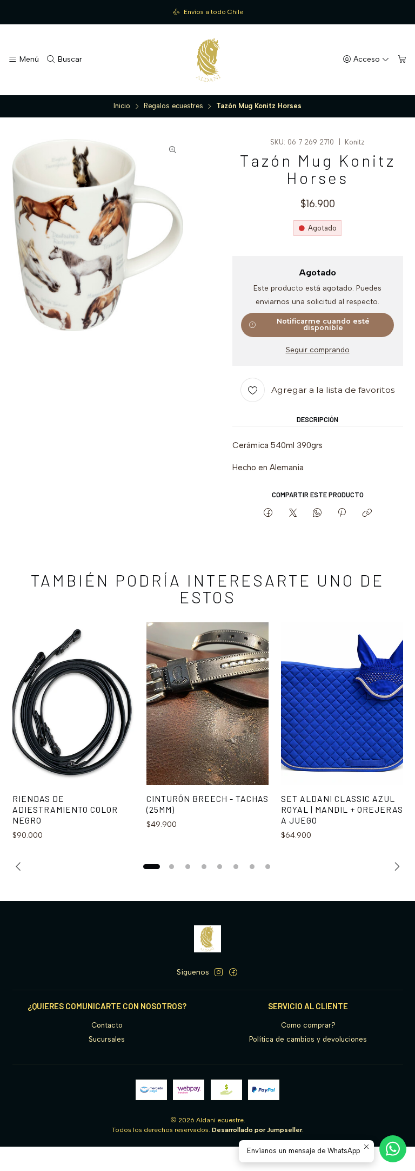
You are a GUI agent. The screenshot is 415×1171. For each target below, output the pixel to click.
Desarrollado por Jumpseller (257, 1130)
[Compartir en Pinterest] (342, 513)
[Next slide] (395, 866)
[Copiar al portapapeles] (366, 513)
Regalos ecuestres (173, 106)
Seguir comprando (318, 350)
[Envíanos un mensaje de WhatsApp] (392, 1148)
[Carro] (402, 59)
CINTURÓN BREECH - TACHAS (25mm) (207, 803)
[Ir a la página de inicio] (207, 60)
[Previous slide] (20, 866)
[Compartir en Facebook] (268, 513)
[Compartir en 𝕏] (292, 513)
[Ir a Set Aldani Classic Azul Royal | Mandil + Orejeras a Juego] (342, 704)
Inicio (121, 106)
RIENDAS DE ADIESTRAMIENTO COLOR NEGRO (65, 809)
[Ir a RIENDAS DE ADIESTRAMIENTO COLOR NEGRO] (73, 704)
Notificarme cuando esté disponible (323, 324)
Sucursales (107, 1039)
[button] (151, 866)
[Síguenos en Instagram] (218, 973)
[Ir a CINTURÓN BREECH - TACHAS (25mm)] (207, 704)
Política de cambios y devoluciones (308, 1039)
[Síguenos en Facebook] (233, 973)
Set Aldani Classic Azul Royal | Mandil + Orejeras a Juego (342, 809)
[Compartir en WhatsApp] (317, 513)
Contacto (107, 1025)
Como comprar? (308, 1025)
